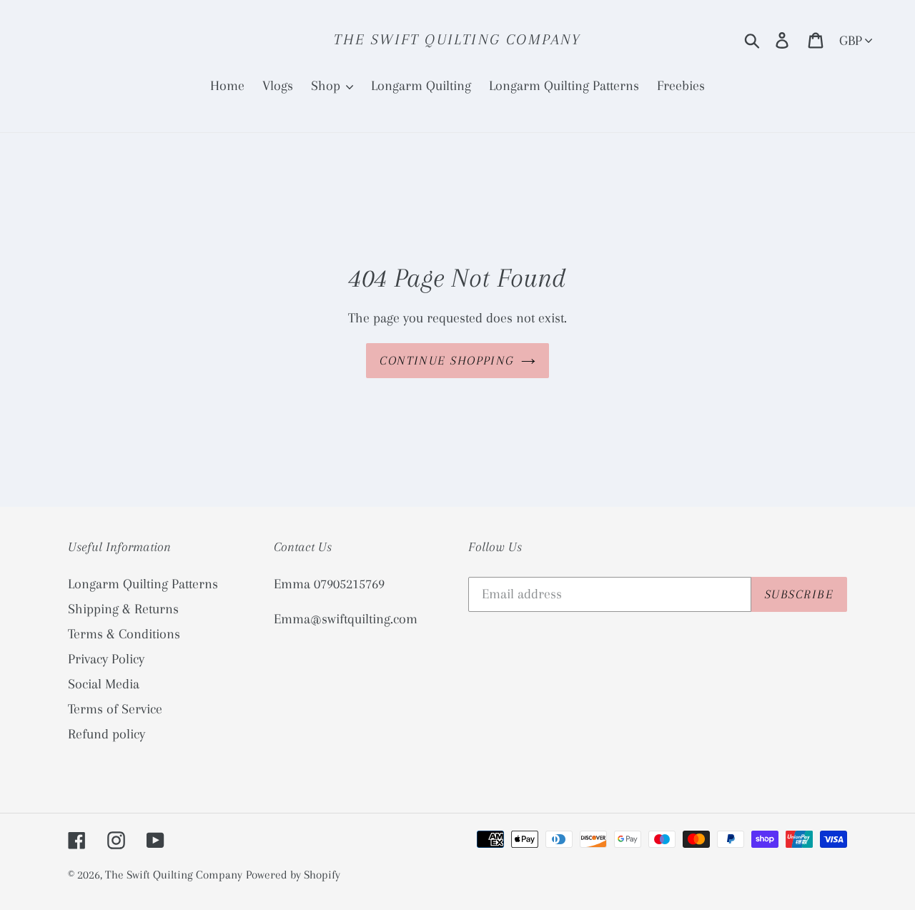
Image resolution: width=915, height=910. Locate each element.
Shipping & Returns (123, 609)
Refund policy (106, 734)
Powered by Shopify (293, 874)
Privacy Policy (106, 659)
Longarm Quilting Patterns (143, 584)
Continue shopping (446, 360)
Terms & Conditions (124, 634)
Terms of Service (115, 709)
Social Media (103, 684)
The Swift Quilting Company (457, 39)
